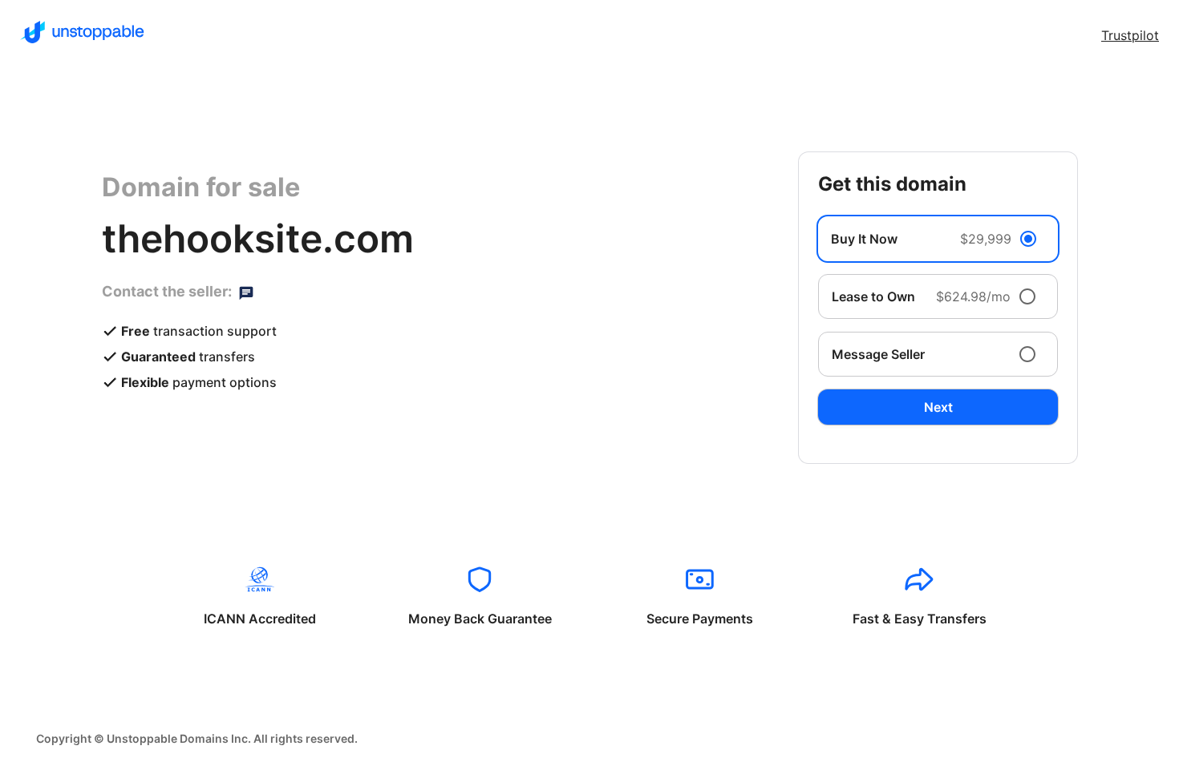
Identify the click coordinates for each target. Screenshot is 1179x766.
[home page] (82, 32)
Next (938, 407)
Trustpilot (1130, 35)
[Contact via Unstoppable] (246, 292)
